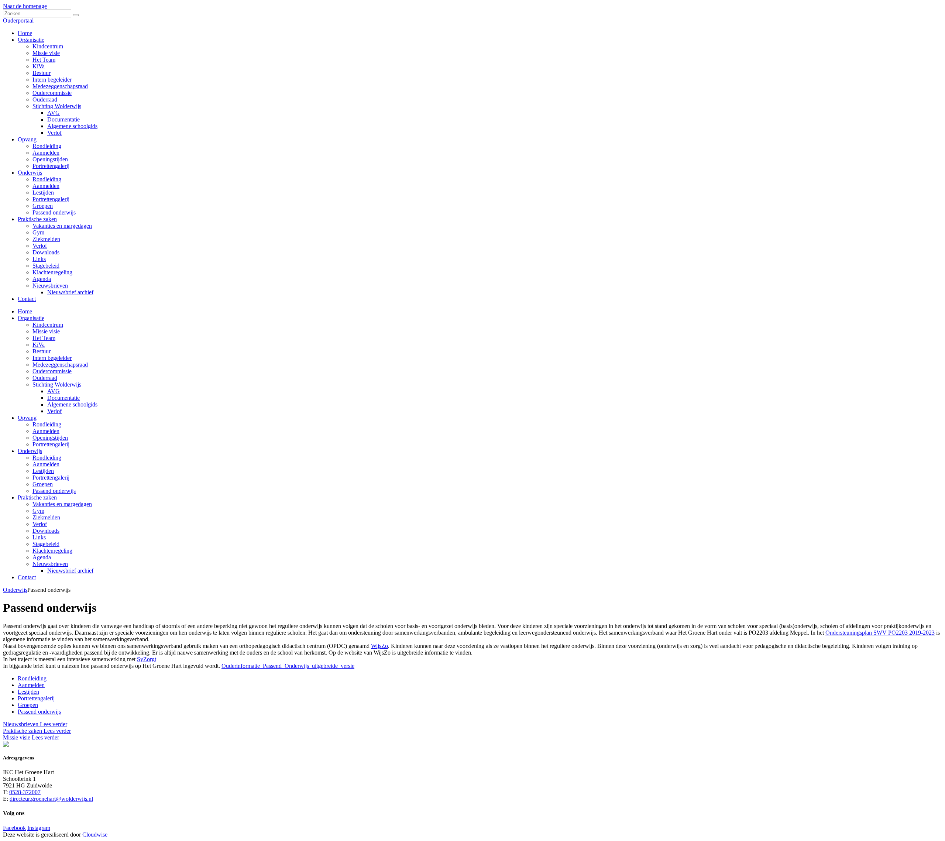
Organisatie (31, 318)
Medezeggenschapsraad (60, 364)
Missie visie (46, 331)
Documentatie (63, 398)
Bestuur (41, 351)
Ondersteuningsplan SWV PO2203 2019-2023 (880, 632)
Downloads (45, 531)
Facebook (14, 828)
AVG (53, 391)
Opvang (27, 418)
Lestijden (43, 471)
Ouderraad (44, 378)
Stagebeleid (45, 544)
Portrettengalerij (50, 444)
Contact (27, 577)
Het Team (43, 338)
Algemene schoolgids (72, 404)
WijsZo (379, 646)
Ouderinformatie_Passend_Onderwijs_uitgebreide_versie (287, 666)
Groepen (42, 484)
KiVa (38, 344)
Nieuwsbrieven (50, 564)
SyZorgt (146, 659)
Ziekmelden (46, 517)
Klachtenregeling (52, 550)
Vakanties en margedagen (62, 504)
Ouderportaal (18, 20)
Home (25, 311)
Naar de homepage (25, 6)
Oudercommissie (52, 371)
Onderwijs (30, 451)
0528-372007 (25, 792)
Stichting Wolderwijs (56, 384)
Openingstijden (50, 438)
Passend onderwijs (54, 491)
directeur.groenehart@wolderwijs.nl (51, 799)
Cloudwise (94, 834)
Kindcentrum (47, 325)
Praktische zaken (37, 497)
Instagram (38, 828)
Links (39, 537)
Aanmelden (45, 431)
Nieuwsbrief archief (70, 570)
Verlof (54, 411)
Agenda (41, 557)
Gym (38, 511)
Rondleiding (46, 424)
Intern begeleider (52, 358)
